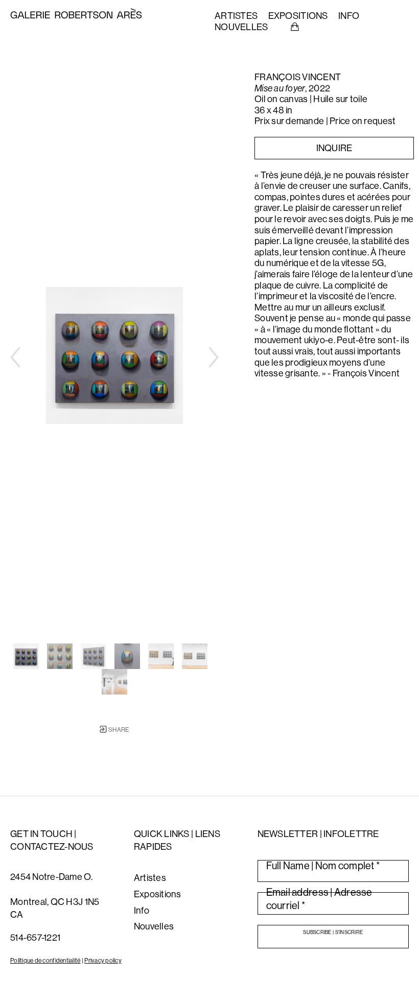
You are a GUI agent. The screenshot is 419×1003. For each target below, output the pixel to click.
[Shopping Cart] (295, 27)
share (118, 729)
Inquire (334, 148)
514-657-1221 (35, 937)
